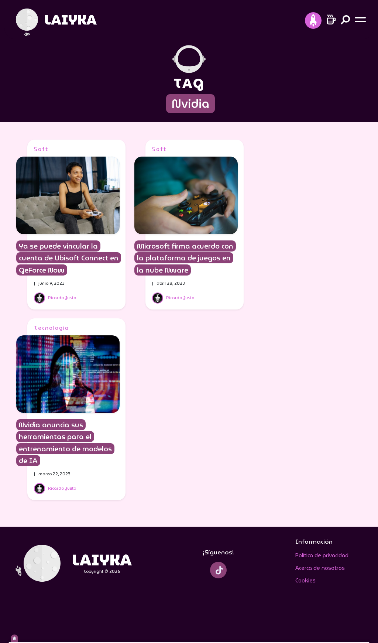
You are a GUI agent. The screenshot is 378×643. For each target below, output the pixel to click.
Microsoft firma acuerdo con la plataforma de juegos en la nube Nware (185, 258)
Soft (41, 149)
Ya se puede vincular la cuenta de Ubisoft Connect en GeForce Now (68, 258)
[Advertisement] (307, 250)
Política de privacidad (321, 555)
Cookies (305, 581)
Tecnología (51, 328)
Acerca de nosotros (320, 568)
